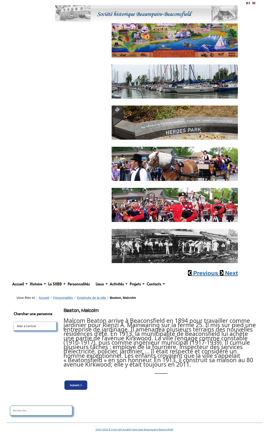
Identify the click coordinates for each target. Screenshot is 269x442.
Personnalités (79, 283)
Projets (135, 283)
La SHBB (55, 283)
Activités (117, 283)
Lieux (100, 283)
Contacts (154, 283)
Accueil (18, 283)
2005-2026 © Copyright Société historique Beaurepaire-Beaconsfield (134, 429)
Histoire (36, 283)
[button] (204, 273)
